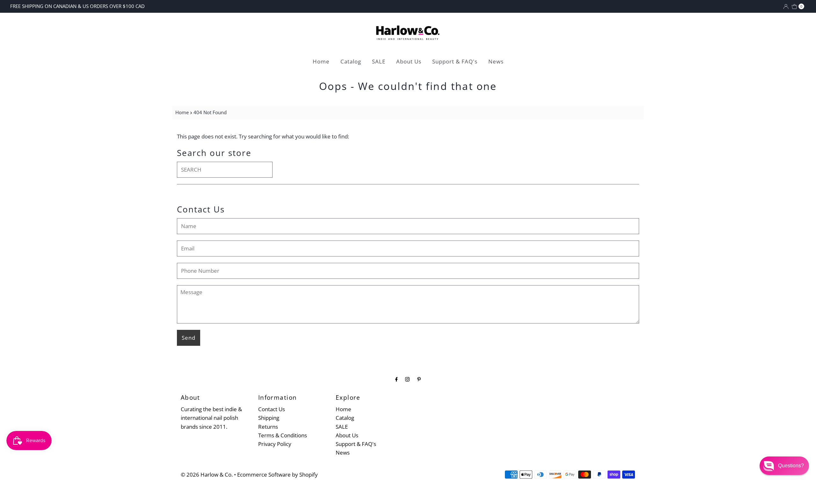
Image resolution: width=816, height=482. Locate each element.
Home (321, 61)
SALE (378, 61)
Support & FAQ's (454, 61)
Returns (268, 426)
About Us (408, 61)
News (496, 61)
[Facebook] (396, 378)
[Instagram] (407, 378)
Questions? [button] (791, 465)
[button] (784, 465)
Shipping (268, 417)
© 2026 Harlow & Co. (207, 474)
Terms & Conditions (282, 435)
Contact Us (271, 409)
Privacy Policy (274, 444)
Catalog (350, 61)
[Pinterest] (419, 378)
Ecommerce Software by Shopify (277, 474)
